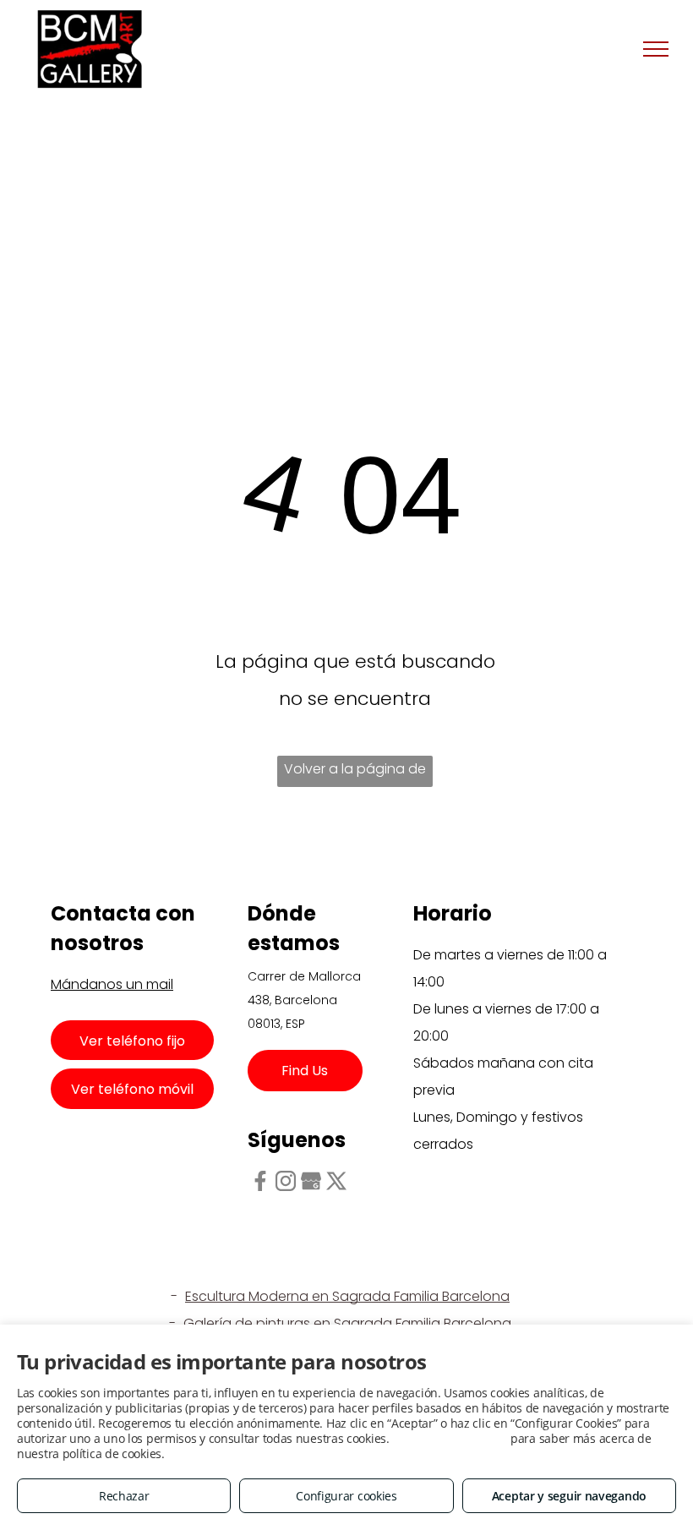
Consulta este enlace (449, 1438)
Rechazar (124, 1496)
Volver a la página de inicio (355, 773)
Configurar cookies (346, 1496)
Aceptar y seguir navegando (569, 1496)
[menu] (656, 49)
